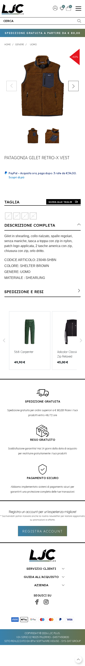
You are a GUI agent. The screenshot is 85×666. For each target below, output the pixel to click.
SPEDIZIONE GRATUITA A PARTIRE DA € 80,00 (42, 33)
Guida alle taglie (60, 202)
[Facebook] (36, 602)
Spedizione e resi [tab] (24, 291)
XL (33, 215)
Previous (11, 86)
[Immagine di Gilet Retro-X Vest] (42, 86)
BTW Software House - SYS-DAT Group (56, 641)
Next (73, 86)
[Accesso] (55, 9)
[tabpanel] (32, 135)
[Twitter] (46, 602)
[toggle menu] (78, 8)
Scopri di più (16, 177)
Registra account (42, 531)
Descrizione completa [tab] (29, 225)
